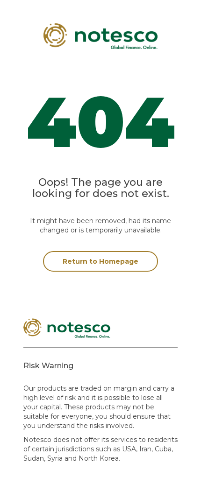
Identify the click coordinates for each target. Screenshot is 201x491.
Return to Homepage (100, 261)
